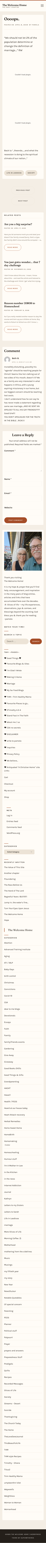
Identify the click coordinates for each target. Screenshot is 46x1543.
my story (8, 1278)
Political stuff (10, 1331)
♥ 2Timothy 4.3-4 (12, 710)
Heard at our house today (15, 1108)
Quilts (7, 1370)
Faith (6, 1029)
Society (31, 173)
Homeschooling (11, 1152)
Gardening (9, 1048)
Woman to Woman (12, 1502)
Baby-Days (9, 969)
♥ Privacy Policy (12, 754)
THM (6, 1449)
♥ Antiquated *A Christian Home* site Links (22, 769)
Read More (12, 247)
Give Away (9, 1055)
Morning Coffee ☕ (13, 1238)
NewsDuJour (10, 1291)
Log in (9, 815)
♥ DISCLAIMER (11, 734)
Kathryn (7, 1198)
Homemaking (10, 1141)
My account (9, 790)
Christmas (9, 982)
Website (8, 507)
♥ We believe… (11, 760)
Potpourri (8, 1337)
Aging (7, 956)
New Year (8, 1284)
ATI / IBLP (8, 963)
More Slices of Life (12, 1231)
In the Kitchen (10, 1172)
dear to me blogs (12, 1009)
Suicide (7, 1410)
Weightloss (9, 1496)
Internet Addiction (12, 1185)
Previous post (23, 190)
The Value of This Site (14, 867)
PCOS (6, 1317)
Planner (7, 1324)
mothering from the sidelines (18, 1251)
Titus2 (7, 1469)
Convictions (9, 989)
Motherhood (9, 1245)
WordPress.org (13, 833)
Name (7, 479)
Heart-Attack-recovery (14, 1114)
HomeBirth (9, 1134)
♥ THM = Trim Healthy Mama (17, 697)
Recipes (8, 1377)
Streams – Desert (12, 1403)
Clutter (7, 1145)
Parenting (8, 1311)
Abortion (8, 943)
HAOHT (7, 1088)
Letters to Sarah (11, 1212)
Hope (6, 920)
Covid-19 (8, 996)
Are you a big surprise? (18, 224)
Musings (8, 1264)
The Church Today (12, 1423)
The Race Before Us (13, 885)
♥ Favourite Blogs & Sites (16, 663)
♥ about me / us (12, 722)
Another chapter (11, 873)
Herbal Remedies (12, 1121)
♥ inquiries (9, 747)
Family (7, 1035)
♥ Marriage (9, 683)
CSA (6, 1002)
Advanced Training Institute (17, 949)
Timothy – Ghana (12, 1463)
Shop (6, 797)
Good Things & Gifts (13, 1075)
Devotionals (9, 1015)
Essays (7, 1022)
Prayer (7, 1344)
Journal (7, 1192)
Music (7, 1258)
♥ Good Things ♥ (12, 658)
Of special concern (13, 1304)
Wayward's (9, 1489)
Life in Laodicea (14, 173)
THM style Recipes (12, 1456)
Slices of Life (10, 1390)
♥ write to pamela (12, 741)
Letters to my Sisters (14, 1205)
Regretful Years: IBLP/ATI (15, 896)
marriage (8, 1225)
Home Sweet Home (13, 1128)
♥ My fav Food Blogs (14, 690)
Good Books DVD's (12, 1068)
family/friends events (14, 1042)
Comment (9, 450)
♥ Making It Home (13, 677)
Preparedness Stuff (13, 1357)
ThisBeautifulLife (12, 1443)
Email (7, 493)
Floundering (10, 879)
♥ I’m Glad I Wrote (13, 670)
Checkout (8, 784)
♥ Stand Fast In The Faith (16, 715)
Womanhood (10, 1509)
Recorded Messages (13, 1383)
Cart (6, 777)
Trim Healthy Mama (13, 1476)
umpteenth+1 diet (12, 1483)
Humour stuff (10, 1159)
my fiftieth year (11, 1271)
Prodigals (8, 1364)
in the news (9, 1179)
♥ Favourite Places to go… (16, 703)
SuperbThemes (27, 1538)
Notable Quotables (13, 1298)
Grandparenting (11, 1081)
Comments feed (14, 827)
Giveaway (8, 1062)
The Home (9, 1430)
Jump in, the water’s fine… (16, 902)
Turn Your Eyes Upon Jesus (16, 908)
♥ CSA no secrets (12, 727)
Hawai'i (7, 1095)
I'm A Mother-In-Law (13, 1165)
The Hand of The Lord (14, 890)
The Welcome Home (14, 5)
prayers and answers (14, 1350)
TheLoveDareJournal (13, 1436)
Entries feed (12, 821)
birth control (10, 976)
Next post (23, 201)
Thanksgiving (10, 1416)
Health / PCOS (10, 1101)
